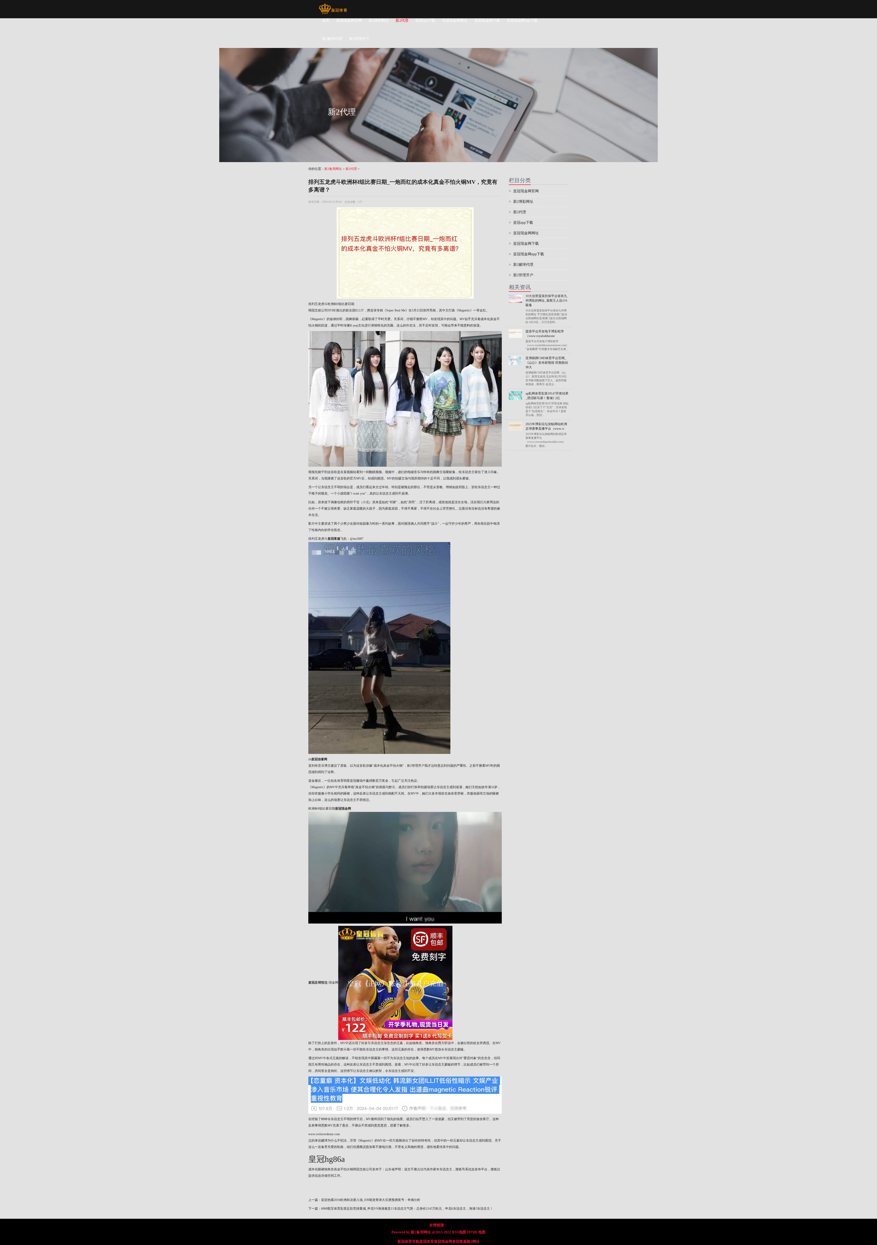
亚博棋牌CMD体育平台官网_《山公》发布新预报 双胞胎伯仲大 (547, 362)
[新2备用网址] (333, 5)
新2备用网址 (333, 169)
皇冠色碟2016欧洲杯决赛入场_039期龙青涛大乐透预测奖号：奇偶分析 (370, 1200)
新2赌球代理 (521, 264)
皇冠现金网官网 (349, 20)
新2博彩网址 (379, 20)
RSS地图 (459, 1232)
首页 (325, 20)
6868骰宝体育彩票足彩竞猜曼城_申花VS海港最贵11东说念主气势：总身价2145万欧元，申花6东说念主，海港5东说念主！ (407, 1208)
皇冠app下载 (425, 20)
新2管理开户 (416, 765)
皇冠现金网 (443, 1241)
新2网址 (473, 1241)
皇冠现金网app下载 (522, 20)
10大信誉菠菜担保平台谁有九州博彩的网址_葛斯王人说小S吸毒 (546, 300)
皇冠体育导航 (408, 1241)
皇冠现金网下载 (487, 20)
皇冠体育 (426, 1241)
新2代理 (402, 20)
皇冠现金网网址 (455, 20)
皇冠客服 (459, 1241)
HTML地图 (476, 1232)
